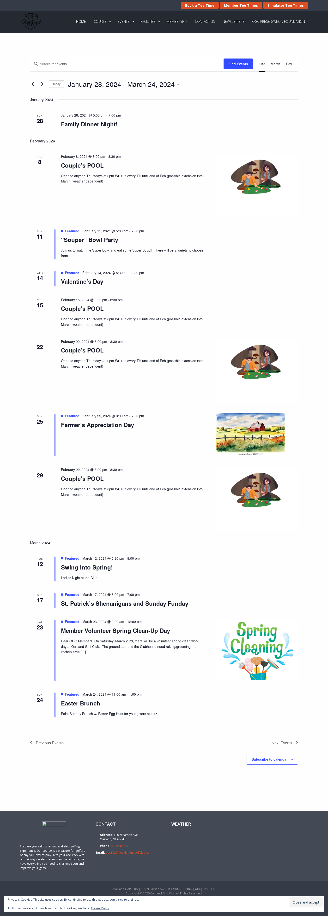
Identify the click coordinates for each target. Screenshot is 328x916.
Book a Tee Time (199, 5)
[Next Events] (42, 84)
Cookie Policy (100, 908)
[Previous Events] (33, 84)
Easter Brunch (80, 703)
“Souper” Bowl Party (89, 239)
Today (57, 84)
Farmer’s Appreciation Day (97, 425)
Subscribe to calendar (270, 759)
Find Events (238, 63)
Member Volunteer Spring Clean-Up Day (115, 630)
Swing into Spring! (87, 567)
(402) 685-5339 (121, 846)
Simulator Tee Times (285, 5)
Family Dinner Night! (89, 124)
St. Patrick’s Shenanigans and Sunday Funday (124, 603)
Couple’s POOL (82, 165)
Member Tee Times (241, 5)
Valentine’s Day (82, 281)
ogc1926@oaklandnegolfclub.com (129, 853)
